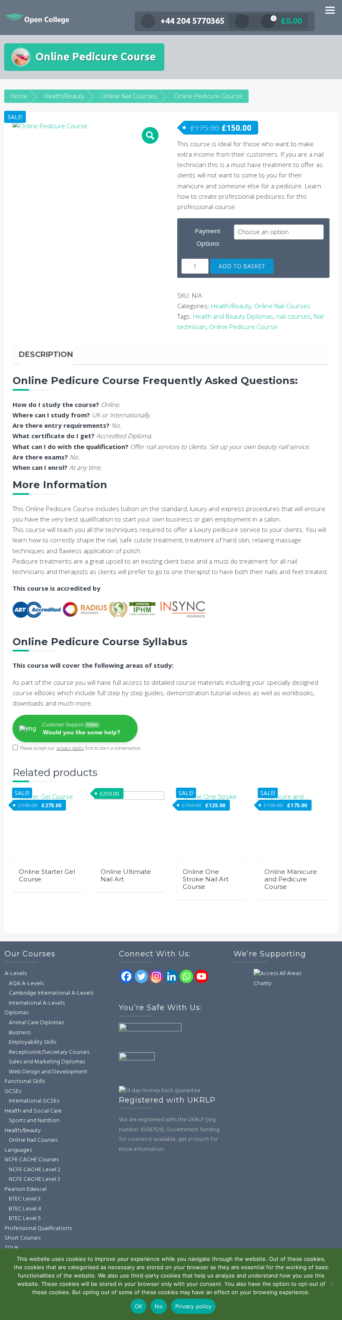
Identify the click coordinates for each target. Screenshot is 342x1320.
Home (19, 96)
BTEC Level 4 (25, 1209)
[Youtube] (201, 976)
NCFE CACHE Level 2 (34, 1170)
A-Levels (16, 973)
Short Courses (22, 1238)
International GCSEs (34, 1101)
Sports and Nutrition (34, 1120)
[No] (331, 1284)
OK (139, 1306)
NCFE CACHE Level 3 (34, 1179)
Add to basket (242, 266)
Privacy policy (193, 1306)
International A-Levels (37, 1003)
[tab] (46, 354)
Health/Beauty (64, 96)
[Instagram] (156, 976)
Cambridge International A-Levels (51, 993)
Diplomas (16, 1013)
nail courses (293, 316)
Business (19, 1033)
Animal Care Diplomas (36, 1023)
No (159, 1306)
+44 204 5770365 (192, 20)
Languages (18, 1150)
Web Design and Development (48, 1072)
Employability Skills (32, 1042)
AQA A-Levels (26, 983)
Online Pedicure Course (243, 326)
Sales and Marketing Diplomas (47, 1062)
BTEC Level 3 (24, 1199)
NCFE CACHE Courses (32, 1160)
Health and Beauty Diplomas (233, 316)
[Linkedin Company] (171, 976)
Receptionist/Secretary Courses (49, 1052)
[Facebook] (126, 976)
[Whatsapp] (186, 976)
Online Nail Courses (129, 96)
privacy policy (70, 748)
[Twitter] (141, 976)
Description (46, 354)
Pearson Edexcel (26, 1189)
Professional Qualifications (38, 1228)
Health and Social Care (33, 1111)
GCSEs (13, 1091)
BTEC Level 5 (25, 1218)
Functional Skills (25, 1081)
